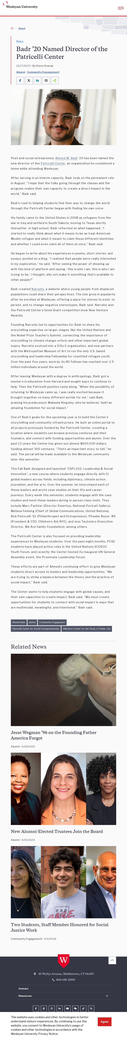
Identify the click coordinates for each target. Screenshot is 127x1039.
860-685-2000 (65, 980)
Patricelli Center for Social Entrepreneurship (35, 628)
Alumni (20, 72)
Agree (104, 1021)
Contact (23, 988)
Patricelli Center (53, 163)
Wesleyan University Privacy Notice (34, 1033)
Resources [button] (25, 995)
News (20, 41)
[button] (121, 8)
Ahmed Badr (18, 622)
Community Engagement (43, 72)
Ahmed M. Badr (66, 158)
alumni (32, 622)
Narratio (37, 289)
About (21, 28)
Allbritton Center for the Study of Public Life (86, 628)
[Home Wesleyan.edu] (16, 5)
